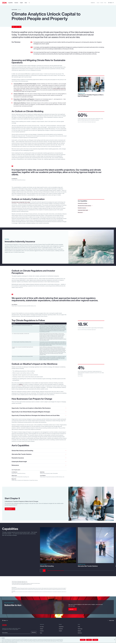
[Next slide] (44, 570)
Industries (16, 2)
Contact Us (93, 2)
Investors (101, 2)
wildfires (21, 384)
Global (112, 2)
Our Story (42, 626)
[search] (29, 2)
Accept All (95, 639)
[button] (10, 509)
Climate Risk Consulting (47, 566)
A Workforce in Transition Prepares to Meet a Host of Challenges (90, 95)
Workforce (80, 632)
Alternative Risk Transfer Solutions (88, 566)
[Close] (115, 640)
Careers (98, 2)
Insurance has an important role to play (21, 202)
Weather (79, 630)
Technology (80, 628)
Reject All (89, 639)
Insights (21, 2)
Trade (79, 626)
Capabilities (10, 2)
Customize (82, 639)
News (105, 2)
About (26, 2)
